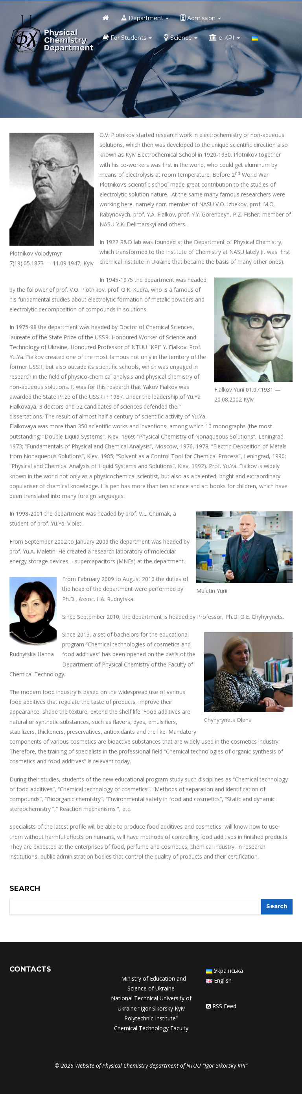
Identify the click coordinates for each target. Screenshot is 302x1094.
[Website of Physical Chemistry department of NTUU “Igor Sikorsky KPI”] (51, 34)
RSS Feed (224, 1006)
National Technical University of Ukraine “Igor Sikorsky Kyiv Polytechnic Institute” (151, 1008)
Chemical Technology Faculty (151, 1028)
